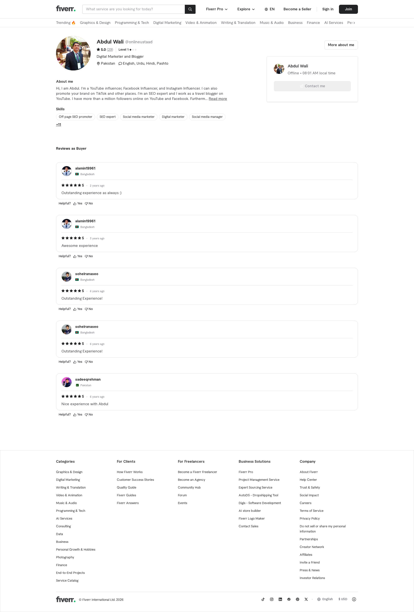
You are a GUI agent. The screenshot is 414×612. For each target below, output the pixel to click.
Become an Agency (191, 479)
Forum (182, 495)
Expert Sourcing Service (255, 487)
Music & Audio (272, 23)
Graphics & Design (95, 23)
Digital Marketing (167, 23)
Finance (313, 23)
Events (182, 503)
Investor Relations (312, 578)
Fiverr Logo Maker (252, 518)
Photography (65, 557)
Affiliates (306, 554)
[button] (217, 9)
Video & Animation (201, 23)
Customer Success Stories (135, 479)
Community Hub (189, 487)
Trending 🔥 (66, 23)
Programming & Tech (132, 23)
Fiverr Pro (246, 472)
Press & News (310, 570)
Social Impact (309, 495)
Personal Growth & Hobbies (75, 549)
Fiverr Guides (126, 495)
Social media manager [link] (207, 116)
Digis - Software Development (260, 503)
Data (59, 534)
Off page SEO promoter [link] (75, 116)
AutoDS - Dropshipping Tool (258, 495)
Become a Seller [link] (297, 9)
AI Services (333, 23)
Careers (305, 503)
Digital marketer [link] (173, 116)
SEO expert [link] (108, 116)
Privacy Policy (310, 518)
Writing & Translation (238, 23)
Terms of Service (311, 510)
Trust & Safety (310, 487)
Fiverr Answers (128, 503)
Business (295, 23)
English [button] (327, 599)
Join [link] (348, 9)
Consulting (63, 526)
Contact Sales (248, 526)
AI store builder (250, 510)
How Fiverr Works (130, 472)
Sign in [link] (328, 9)
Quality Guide (126, 487)
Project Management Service (259, 479)
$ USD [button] (343, 599)
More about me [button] (341, 45)
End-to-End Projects (70, 573)
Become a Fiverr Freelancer (197, 472)
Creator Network (312, 547)
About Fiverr (309, 472)
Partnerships (309, 539)
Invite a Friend (310, 562)
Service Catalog (67, 580)
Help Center (308, 479)
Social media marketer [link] (139, 116)
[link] (263, 599)
